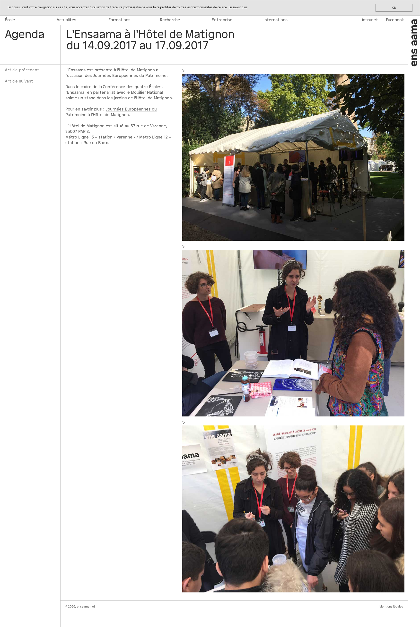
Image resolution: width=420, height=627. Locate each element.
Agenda (24, 34)
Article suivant (19, 81)
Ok (394, 7)
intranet (370, 20)
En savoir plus (237, 7)
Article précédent (22, 70)
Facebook (395, 20)
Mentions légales (391, 606)
